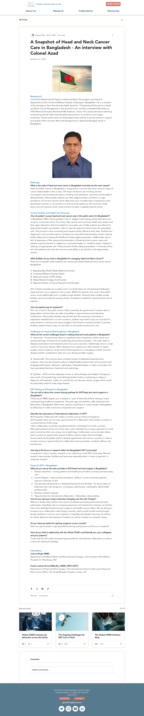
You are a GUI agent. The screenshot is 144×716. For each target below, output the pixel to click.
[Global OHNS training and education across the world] (35, 622)
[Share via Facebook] (31, 589)
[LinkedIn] (82, 709)
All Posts (23, 19)
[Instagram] (68, 709)
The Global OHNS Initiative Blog (107, 636)
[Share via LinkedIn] (42, 589)
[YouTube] (75, 709)
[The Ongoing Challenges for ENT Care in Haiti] (72, 622)
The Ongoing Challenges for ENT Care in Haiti (71, 636)
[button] (113, 11)
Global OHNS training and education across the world (34, 636)
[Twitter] (61, 709)
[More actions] (112, 35)
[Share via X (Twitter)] (37, 589)
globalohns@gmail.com (72, 702)
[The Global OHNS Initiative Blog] (108, 622)
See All (122, 608)
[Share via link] (48, 589)
